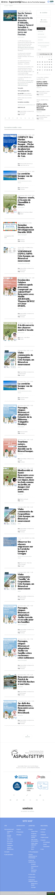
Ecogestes (33, 833)
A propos (43, 840)
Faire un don (10, 839)
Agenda (11, 5)
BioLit (32, 849)
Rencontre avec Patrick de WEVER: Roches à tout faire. (26, 680)
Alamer (32, 847)
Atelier (19, 367)
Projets (31, 829)
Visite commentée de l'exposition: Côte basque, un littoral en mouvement (26, 359)
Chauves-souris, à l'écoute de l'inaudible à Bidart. (26, 201)
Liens (42, 849)
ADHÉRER (44, 12)
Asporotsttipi (27, 1)
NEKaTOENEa (44, 825)
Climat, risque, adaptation (34, 844)
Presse (45, 844)
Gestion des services (50, 893)
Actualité (7, 852)
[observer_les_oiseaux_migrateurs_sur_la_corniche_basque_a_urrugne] (10, 541)
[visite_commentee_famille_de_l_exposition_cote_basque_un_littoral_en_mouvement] (10, 581)
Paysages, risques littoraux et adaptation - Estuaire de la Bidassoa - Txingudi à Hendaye (25, 416)
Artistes (43, 832)
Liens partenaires (9, 854)
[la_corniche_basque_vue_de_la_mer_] (10, 175)
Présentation (20, 832)
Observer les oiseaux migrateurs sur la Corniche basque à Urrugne (25, 548)
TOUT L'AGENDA (41, 28)
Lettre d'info (32, 874)
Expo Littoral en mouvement (34, 840)
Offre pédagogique (33, 852)
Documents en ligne (34, 867)
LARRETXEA (32, 825)
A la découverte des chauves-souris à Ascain (26, 327)
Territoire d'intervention (10, 848)
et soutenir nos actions (27, 811)
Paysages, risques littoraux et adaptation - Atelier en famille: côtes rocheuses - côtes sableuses (26, 649)
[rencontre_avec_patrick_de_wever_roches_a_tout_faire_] (10, 681)
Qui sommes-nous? (9, 829)
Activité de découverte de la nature (24, 181)
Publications (10, 845)
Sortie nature (21, 37)
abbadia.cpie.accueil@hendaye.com (26, 104)
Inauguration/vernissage (24, 263)
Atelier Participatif (22, 234)
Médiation (43, 834)
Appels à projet (44, 837)
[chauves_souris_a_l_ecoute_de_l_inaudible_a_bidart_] (10, 204)
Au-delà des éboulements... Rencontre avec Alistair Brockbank (26, 708)
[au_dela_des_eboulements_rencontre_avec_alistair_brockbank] (10, 709)
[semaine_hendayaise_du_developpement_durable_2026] (10, 226)
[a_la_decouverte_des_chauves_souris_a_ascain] (10, 331)
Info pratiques (46, 842)
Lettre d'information (43, 21)
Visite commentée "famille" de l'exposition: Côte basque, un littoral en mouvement (26, 581)
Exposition (40, 39)
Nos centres (10, 841)
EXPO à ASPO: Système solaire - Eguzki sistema (43, 83)
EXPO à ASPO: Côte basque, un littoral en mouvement (42, 107)
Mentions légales (33, 893)
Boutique (19, 834)
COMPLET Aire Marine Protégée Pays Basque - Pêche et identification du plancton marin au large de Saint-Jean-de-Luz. (26, 146)
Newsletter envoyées (34, 871)
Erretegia (33, 887)
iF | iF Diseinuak (25, 893)
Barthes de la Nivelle (34, 884)
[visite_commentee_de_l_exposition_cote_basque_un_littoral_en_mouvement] (10, 359)
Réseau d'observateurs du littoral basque (33, 856)
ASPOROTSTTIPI (20, 825)
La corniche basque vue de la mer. (25, 176)
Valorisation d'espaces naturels (33, 880)
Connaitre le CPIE (10, 832)
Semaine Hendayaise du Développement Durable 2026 (26, 228)
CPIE (5, 825)
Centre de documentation (32, 861)
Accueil (6, 5)
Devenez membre (9, 836)
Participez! (9, 843)
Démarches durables (34, 836)
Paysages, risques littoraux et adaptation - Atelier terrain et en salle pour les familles (25, 615)
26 (42, 70)
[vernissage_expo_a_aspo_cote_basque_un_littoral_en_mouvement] (10, 250)
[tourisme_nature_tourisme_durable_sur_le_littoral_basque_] (10, 448)
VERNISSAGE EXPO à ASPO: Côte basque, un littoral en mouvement (26, 256)
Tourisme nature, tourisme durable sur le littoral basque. (25, 446)
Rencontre (20, 308)
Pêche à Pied (34, 831)
